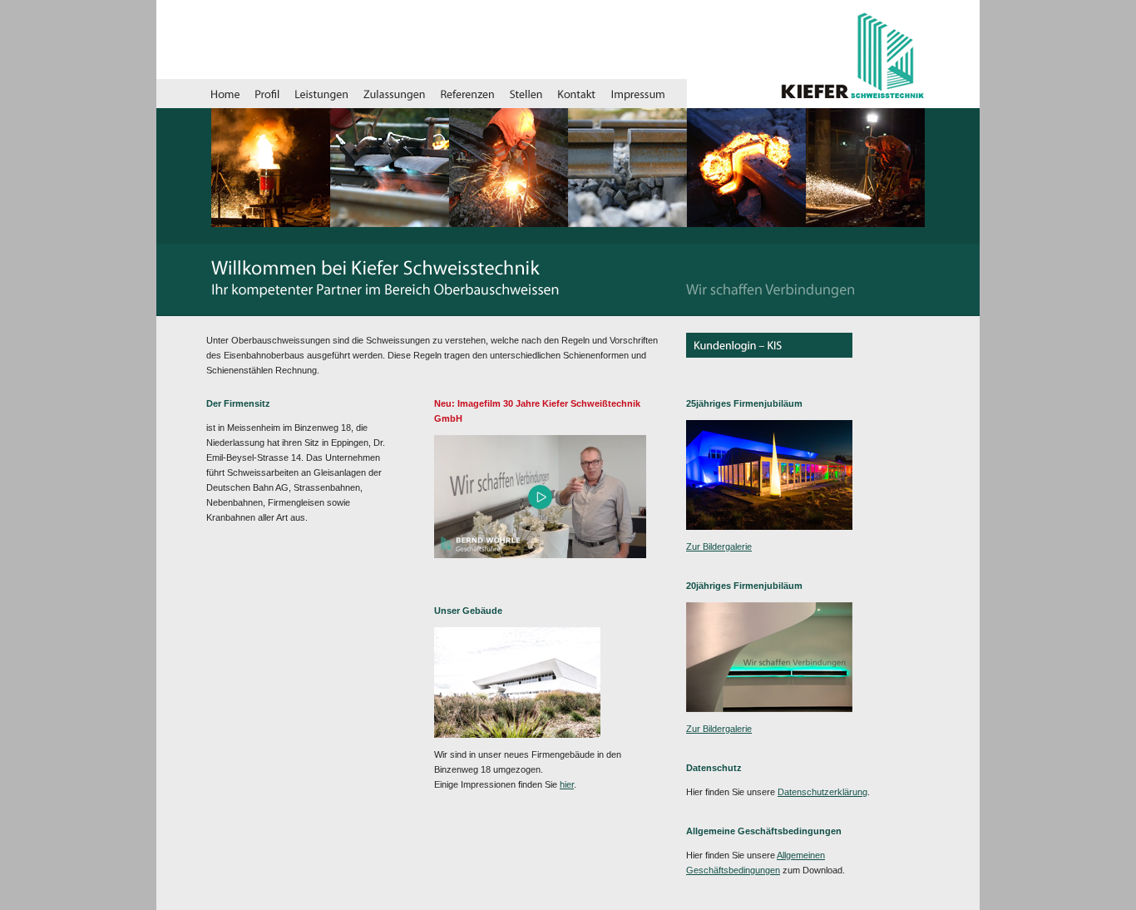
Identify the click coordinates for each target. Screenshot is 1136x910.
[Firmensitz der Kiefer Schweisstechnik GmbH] (540, 555)
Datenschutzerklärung (822, 792)
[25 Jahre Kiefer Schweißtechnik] (769, 527)
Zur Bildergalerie (719, 546)
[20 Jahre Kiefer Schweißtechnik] (769, 709)
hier (567, 784)
